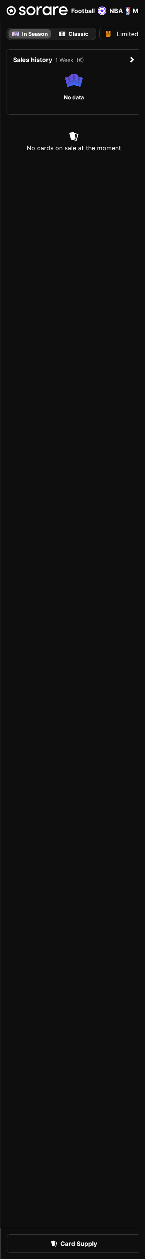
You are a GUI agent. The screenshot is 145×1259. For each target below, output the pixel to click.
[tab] (73, 34)
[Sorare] (37, 10)
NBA (116, 11)
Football (83, 11)
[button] (74, 1243)
